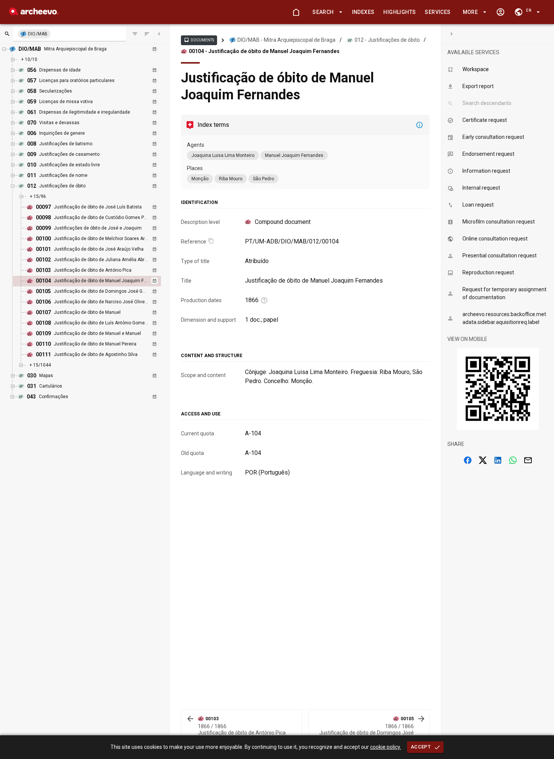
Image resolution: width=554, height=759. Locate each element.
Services (437, 12)
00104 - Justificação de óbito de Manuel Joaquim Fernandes (264, 51)
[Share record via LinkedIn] (497, 460)
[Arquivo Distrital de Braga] (33, 13)
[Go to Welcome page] (295, 12)
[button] (326, 12)
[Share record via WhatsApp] (512, 460)
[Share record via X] (482, 460)
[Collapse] (159, 34)
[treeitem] (95, 281)
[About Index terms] (419, 125)
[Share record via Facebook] (467, 460)
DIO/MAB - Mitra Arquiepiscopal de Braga (286, 40)
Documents (199, 40)
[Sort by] (135, 34)
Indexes (363, 12)
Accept (421, 747)
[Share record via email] (528, 460)
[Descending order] (147, 34)
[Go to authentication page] (500, 12)
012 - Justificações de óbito (387, 40)
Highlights (399, 12)
